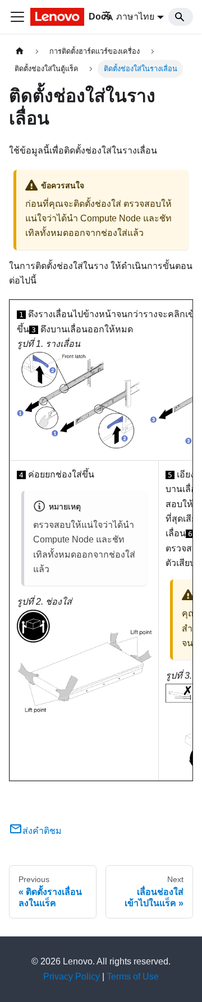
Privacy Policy (71, 976)
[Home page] (19, 51)
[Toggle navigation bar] (17, 16)
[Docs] (58, 17)
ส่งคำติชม (42, 831)
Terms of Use (133, 976)
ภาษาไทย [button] (135, 16)
